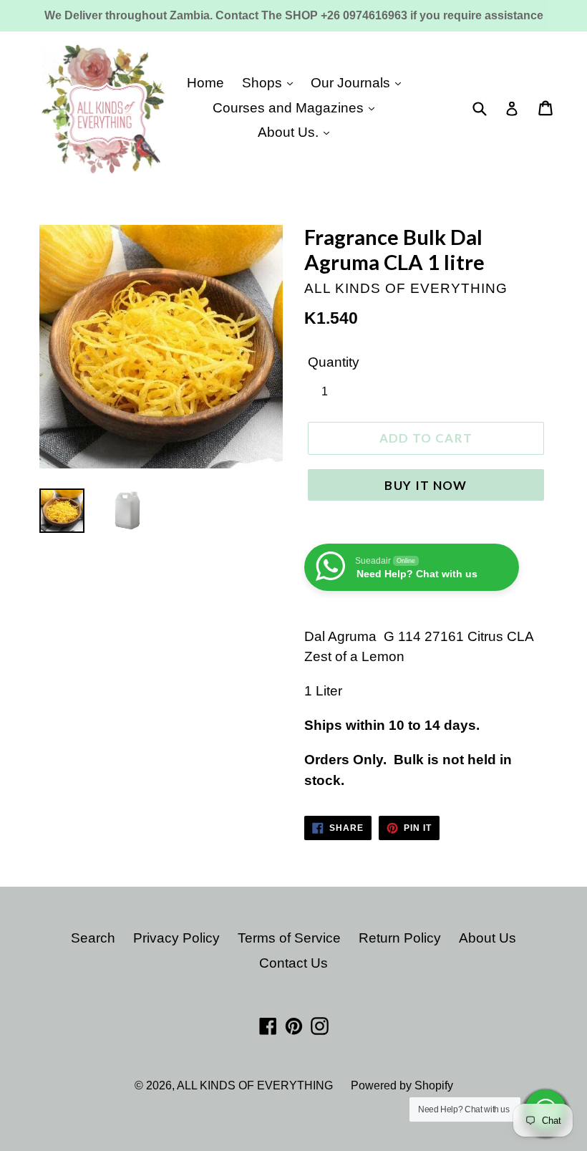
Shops (264, 82)
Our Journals (352, 82)
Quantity (333, 362)
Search (93, 937)
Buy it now (425, 485)
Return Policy (400, 937)
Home (205, 82)
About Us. (290, 132)
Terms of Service (289, 937)
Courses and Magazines (290, 107)
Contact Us (293, 963)
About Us (487, 937)
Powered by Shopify (402, 1085)
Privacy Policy (176, 937)
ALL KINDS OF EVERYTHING (255, 1085)
